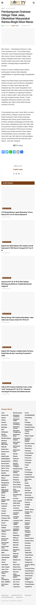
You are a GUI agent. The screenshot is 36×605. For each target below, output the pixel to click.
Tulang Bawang (29, 584)
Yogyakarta (28, 586)
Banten (3, 454)
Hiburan (3, 534)
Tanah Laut (28, 557)
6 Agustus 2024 (26, 25)
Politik (27, 465)
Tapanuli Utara (29, 573)
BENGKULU (4, 485)
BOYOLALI (4, 504)
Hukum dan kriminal (4, 539)
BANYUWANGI (5, 459)
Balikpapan (4, 432)
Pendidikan (28, 455)
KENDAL (15, 461)
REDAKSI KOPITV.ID (17, 595)
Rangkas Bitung (29, 477)
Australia (4, 425)
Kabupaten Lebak (16, 419)
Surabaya (27, 548)
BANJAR (3, 447)
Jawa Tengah (5, 567)
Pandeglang (28, 425)
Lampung (16, 508)
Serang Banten (29, 497)
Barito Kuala (5, 463)
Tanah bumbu (29, 555)
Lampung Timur (18, 520)
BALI (2, 429)
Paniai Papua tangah (29, 430)
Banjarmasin (5, 451)
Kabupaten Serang (16, 427)
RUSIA (27, 483)
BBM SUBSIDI (5, 475)
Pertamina (28, 458)
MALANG (16, 540)
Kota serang (17, 487)
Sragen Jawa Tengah (29, 512)
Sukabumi (28, 515)
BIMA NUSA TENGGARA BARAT (4, 491)
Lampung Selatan (16, 513)
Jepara (3, 575)
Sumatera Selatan (10, 8)
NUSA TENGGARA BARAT (16, 575)
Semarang (28, 495)
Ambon (3, 420)
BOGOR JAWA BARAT (5, 500)
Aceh (2, 413)
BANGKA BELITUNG (4, 443)
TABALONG (28, 552)
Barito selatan (5, 466)
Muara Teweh (17, 569)
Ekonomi (4, 525)
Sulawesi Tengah (27, 527)
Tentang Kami (5, 595)
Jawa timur (5, 569)
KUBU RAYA (16, 503)
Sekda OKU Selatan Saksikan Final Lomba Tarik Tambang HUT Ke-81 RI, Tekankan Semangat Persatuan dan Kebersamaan (16, 389)
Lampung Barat (17, 510)
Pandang (27, 422)
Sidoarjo (27, 502)
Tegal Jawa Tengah (28, 578)
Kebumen (16, 458)
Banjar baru (4, 449)
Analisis (3, 422)
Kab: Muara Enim (4, 585)
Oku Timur (16, 582)
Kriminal (15, 498)
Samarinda (28, 488)
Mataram (16, 553)
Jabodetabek (5, 557)
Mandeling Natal (16, 550)
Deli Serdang (5, 515)
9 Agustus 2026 (6, 322)
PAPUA (27, 433)
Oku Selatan (16, 579)
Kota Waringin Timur (17, 495)
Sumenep (27, 545)
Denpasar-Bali (5, 518)
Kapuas (15, 456)
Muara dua (16, 564)
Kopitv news (15, 25)
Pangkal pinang (29, 427)
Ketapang (16, 479)
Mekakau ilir (17, 560)
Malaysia (16, 542)
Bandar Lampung (4, 435)
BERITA (3, 487)
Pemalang (28, 450)
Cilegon (3, 511)
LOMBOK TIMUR (16, 523)
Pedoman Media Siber (7, 597)
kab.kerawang (17, 413)
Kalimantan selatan (16, 439)
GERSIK (3, 527)
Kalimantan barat (16, 435)
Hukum (3, 536)
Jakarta (3, 560)
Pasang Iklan (28, 595)
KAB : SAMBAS (5, 582)
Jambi (3, 562)
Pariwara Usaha (29, 443)
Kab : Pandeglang (5, 578)
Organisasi (16, 586)
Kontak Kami (19, 597)
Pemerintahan (29, 453)
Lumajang (16, 526)
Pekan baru (28, 448)
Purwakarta (28, 474)
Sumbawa (28, 543)
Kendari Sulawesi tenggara (16, 465)
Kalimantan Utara (16, 450)
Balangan (4, 427)
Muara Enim (16, 567)
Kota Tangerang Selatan (16, 491)
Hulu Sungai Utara (5, 547)
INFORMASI (4, 550)
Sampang (28, 490)
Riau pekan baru (28, 480)
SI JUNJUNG (28, 500)
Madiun (15, 533)
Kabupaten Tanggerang (17, 431)
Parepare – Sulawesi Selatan (28, 439)
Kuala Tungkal (17, 501)
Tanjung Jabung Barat (30, 565)
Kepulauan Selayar (16, 471)
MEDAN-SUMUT (15, 556)
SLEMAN (27, 504)
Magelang (16, 535)
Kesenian (16, 477)
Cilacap (3, 508)
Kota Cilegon (17, 484)
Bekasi (3, 478)
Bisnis (3, 495)
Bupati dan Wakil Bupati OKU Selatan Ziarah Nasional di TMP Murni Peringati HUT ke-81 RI (17, 248)
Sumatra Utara (29, 540)
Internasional (5, 555)
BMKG (3, 497)
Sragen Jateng (29, 509)
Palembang (28, 417)
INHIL (3, 552)
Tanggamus (28, 560)
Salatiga (27, 485)
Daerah (3, 513)
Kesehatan (16, 475)
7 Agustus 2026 (6, 394)
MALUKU (16, 545)
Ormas (27, 413)
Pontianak (28, 470)
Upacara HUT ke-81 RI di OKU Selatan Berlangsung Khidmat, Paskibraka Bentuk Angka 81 (16, 284)
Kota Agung (16, 482)
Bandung (4, 440)
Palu (26, 420)
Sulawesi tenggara (28, 531)
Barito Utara (5, 470)
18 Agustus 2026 (6, 217)
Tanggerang (28, 562)
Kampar (15, 454)
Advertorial (7, 208)
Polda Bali (28, 462)
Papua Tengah (29, 436)
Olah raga (16, 584)
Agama (3, 417)
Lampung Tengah (16, 517)
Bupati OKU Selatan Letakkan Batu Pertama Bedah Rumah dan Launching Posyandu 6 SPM (17, 353)
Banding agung (6, 438)
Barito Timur (5, 468)
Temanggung (29, 582)
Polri (26, 467)
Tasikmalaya (29, 575)
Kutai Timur (16, 505)
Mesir (15, 562)
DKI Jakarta (4, 520)
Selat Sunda (28, 492)
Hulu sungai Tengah (5, 543)
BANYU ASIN (5, 456)
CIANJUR (4, 506)
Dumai (3, 523)
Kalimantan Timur (16, 446)
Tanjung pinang (29, 568)
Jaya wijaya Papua (4, 572)
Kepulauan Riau (17, 468)
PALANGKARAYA (30, 415)
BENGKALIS (4, 480)
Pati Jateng (28, 446)
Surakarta (28, 550)
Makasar (16, 538)
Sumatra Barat (29, 538)
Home (2, 8)
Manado (15, 547)
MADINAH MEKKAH (16, 529)
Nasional (16, 571)
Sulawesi (27, 520)
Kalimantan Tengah (16, 443)
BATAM (3, 473)
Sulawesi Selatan (27, 523)
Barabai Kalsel (5, 461)
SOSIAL (27, 507)
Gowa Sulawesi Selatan (6, 530)
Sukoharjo (28, 518)
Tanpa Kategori (29, 571)
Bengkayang (5, 482)
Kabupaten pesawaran (16, 423)
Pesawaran (28, 460)
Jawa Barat (4, 564)
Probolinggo (29, 472)
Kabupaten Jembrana (16, 416)
